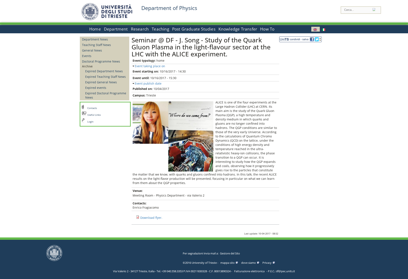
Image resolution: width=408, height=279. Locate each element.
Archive (87, 66)
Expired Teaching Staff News (105, 77)
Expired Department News (104, 71)
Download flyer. (151, 218)
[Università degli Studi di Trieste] (107, 19)
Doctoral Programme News (101, 61)
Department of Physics (169, 8)
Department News (95, 39)
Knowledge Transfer (237, 29)
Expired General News (101, 82)
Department (116, 29)
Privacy (267, 263)
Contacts (92, 108)
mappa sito (227, 263)
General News (92, 50)
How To (267, 29)
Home (95, 29)
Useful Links (94, 114)
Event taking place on (150, 66)
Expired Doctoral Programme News (105, 95)
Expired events (95, 88)
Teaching (160, 29)
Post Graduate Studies (193, 29)
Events (86, 56)
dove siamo (248, 263)
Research (140, 29)
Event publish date (148, 83)
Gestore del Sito (230, 253)
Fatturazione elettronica (249, 271)
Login (90, 121)
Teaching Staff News (96, 45)
